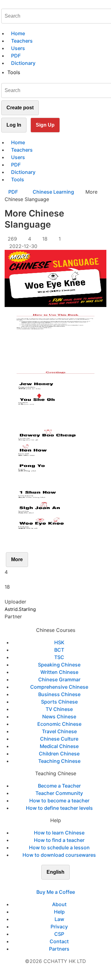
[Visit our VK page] (59, 884)
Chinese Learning (53, 192)
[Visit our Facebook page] (44, 884)
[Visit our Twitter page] (51, 884)
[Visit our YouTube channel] (66, 884)
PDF (13, 192)
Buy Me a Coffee (55, 892)
